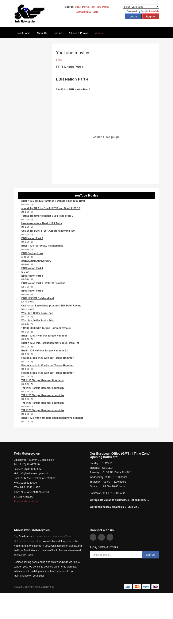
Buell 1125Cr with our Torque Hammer (44, 335)
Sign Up (150, 554)
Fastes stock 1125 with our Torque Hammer (47, 358)
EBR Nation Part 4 (32, 268)
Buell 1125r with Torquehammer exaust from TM (50, 343)
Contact (58, 33)
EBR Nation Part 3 (32, 275)
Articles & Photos (78, 33)
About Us (42, 33)
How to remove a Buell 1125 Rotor (41, 223)
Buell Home (23, 33)
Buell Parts (81, 7)
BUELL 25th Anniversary (36, 261)
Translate (154, 11)
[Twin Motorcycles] (29, 13)
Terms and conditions (26, 501)
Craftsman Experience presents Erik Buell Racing (51, 305)
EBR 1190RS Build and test (37, 298)
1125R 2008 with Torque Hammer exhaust (46, 328)
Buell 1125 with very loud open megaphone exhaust (52, 418)
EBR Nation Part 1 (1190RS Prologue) (43, 283)
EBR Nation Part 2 (32, 290)
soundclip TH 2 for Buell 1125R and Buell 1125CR (50, 208)
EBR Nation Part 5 (32, 238)
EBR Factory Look (32, 253)
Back (59, 59)
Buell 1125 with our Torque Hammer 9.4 (44, 350)
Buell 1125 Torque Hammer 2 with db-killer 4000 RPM (53, 201)
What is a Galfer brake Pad (37, 313)
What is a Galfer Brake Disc (37, 320)
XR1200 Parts (100, 7)
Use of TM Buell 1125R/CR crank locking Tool (48, 230)
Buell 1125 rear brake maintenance (42, 245)
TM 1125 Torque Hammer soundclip (42, 388)
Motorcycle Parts (87, 12)
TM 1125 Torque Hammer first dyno (42, 380)
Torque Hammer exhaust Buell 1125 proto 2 (47, 216)
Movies (99, 33)
